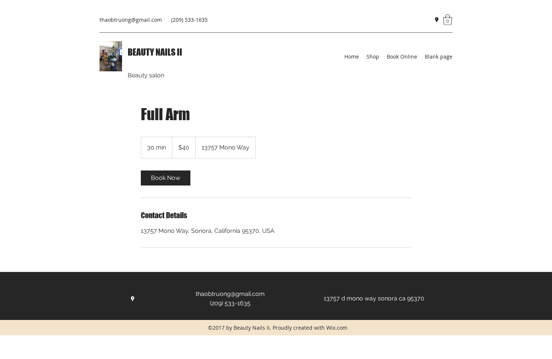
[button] (447, 19)
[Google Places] (436, 20)
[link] (165, 178)
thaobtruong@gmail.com (131, 19)
